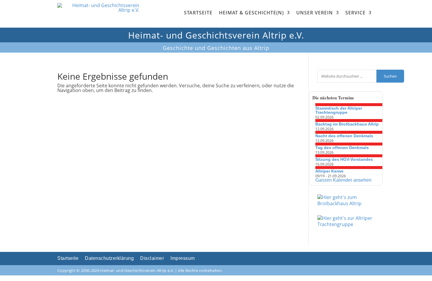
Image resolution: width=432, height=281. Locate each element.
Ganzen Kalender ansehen (343, 180)
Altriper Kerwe (329, 171)
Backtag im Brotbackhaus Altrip (347, 124)
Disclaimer (152, 258)
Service (355, 12)
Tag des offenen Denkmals (342, 147)
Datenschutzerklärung (109, 258)
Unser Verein (314, 12)
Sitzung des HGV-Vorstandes (344, 159)
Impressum (182, 258)
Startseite (198, 12)
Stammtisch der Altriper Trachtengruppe (338, 110)
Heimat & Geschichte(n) (251, 12)
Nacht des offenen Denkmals (344, 135)
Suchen (390, 76)
